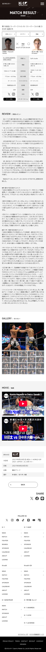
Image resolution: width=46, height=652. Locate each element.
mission (23, 644)
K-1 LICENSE (29, 623)
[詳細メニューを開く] (42, 3)
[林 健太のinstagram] (13, 94)
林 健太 (14, 474)
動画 (37, 34)
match (4, 536)
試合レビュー (9, 34)
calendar (6, 552)
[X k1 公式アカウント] (7, 520)
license (5, 559)
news (4, 533)
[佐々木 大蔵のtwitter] (32, 94)
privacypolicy (8, 641)
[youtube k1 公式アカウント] (34, 520)
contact (24, 641)
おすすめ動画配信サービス (36, 634)
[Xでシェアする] (31, 498)
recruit (32, 641)
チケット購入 (9, 99)
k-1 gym (27, 615)
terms (17, 641)
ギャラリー (23, 34)
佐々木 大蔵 (23, 474)
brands (5, 544)
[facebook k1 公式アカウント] (17, 520)
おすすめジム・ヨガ (23, 634)
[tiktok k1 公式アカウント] (23, 520)
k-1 (30, 600)
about (4, 555)
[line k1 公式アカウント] (28, 520)
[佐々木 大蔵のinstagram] (37, 94)
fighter (5, 540)
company (39, 641)
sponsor (5, 548)
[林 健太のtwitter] (9, 94)
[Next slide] (44, 336)
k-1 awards (29, 607)
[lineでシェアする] (42, 498)
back (23, 485)
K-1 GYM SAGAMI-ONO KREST (9, 58)
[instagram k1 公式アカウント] (12, 520)
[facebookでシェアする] (37, 498)
